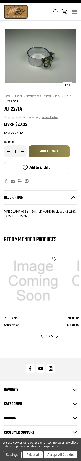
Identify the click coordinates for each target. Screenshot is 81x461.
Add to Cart (33, 305)
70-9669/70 (12, 318)
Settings (12, 454)
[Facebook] (6, 181)
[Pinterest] (27, 181)
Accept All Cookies (60, 454)
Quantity (9, 141)
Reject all (33, 454)
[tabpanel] (33, 291)
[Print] (20, 181)
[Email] (13, 181)
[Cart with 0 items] (64, 11)
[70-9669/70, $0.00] (33, 280)
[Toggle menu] (74, 11)
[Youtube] (40, 368)
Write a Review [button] (50, 117)
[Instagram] (50, 368)
